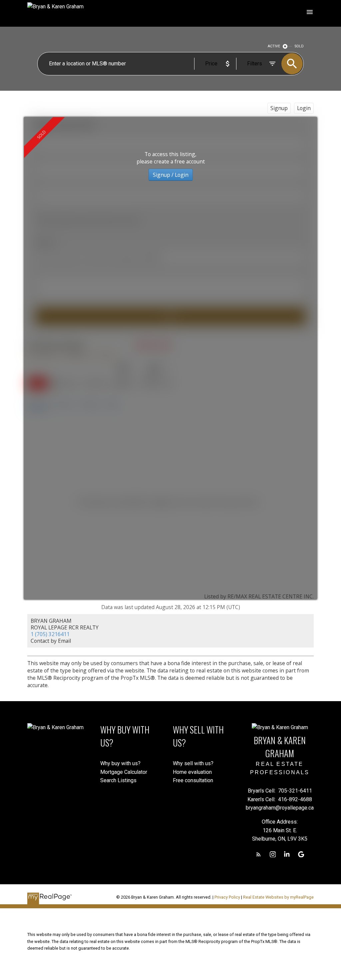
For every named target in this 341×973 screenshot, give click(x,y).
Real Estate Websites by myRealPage (278, 897)
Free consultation (193, 780)
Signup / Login (170, 174)
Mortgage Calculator (123, 772)
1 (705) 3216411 (50, 634)
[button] (258, 854)
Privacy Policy (227, 897)
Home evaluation (192, 772)
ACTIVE (274, 46)
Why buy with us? (120, 763)
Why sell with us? (193, 763)
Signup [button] (279, 108)
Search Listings (118, 780)
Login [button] (304, 108)
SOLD (299, 46)
